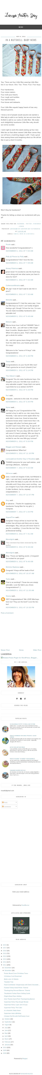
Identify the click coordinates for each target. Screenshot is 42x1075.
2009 (5, 1050)
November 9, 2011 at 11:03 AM (20, 590)
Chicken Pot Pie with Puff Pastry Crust (16, 1016)
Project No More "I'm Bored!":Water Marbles (22, 759)
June (6, 1030)
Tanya (8, 361)
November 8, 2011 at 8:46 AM (19, 561)
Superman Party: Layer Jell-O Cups (16, 1005)
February (8, 1042)
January (7, 1044)
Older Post (37, 650)
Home (21, 650)
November (8, 970)
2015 (5, 953)
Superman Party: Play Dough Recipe (16, 1002)
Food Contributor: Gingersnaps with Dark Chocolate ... (22, 985)
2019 (5, 945)
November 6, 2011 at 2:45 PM (19, 356)
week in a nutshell (27, 234)
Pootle (8, 244)
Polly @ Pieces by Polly (15, 256)
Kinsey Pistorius (12, 268)
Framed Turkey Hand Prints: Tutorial (16, 987)
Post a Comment (7, 613)
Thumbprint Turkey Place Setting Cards (17, 993)
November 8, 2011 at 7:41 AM (19, 534)
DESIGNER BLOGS (27, 1073)
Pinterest (37, 224)
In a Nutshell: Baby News (12, 1010)
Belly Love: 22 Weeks (11, 979)
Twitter (29, 224)
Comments (7, 806)
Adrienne (9, 473)
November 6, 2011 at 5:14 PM (19, 370)
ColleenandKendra (13, 285)
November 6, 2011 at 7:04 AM (19, 251)
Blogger (25, 1058)
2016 (5, 950)
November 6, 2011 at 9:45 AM (19, 316)
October (7, 1019)
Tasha (8, 579)
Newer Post (5, 650)
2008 (5, 1053)
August (7, 1025)
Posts (5, 802)
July (6, 1027)
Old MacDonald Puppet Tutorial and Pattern (22, 724)
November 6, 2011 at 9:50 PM (19, 441)
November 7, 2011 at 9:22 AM (19, 468)
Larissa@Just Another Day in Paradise (20, 459)
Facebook (20, 224)
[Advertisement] (21, 631)
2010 (5, 1047)
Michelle (9, 300)
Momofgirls (10, 539)
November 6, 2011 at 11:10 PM (20, 453)
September (8, 1022)
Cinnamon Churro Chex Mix (18, 770)
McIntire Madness (12, 567)
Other (21, 226)
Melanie (9, 322)
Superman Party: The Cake (13, 1007)
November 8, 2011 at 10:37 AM (20, 573)
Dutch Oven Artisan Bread (17, 747)
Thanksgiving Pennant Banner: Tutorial (17, 990)
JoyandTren (10, 517)
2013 (5, 959)
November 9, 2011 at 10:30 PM (20, 607)
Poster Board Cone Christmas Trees (16, 973)
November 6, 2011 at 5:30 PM (19, 402)
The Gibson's (11, 376)
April (6, 1036)
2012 (5, 962)
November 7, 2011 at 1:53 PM (19, 512)
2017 (5, 948)
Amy (7, 500)
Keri (7, 395)
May (6, 1033)
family (16, 234)
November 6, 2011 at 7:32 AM (19, 294)
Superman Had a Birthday (12, 1013)
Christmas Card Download (13, 976)
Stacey (8, 596)
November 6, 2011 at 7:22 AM (19, 280)
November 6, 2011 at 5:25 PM (19, 390)
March (7, 1039)
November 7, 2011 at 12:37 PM (20, 495)
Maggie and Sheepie (14, 447)
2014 (5, 956)
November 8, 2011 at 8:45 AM (19, 547)
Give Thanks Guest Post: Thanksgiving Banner (19, 999)
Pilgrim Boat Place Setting (12, 996)
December (8, 968)
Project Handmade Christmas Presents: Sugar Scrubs (23, 736)
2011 (5, 965)
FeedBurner (25, 905)
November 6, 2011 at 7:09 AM (19, 263)
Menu (21, 27)
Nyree (8, 407)
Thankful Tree (8, 982)
